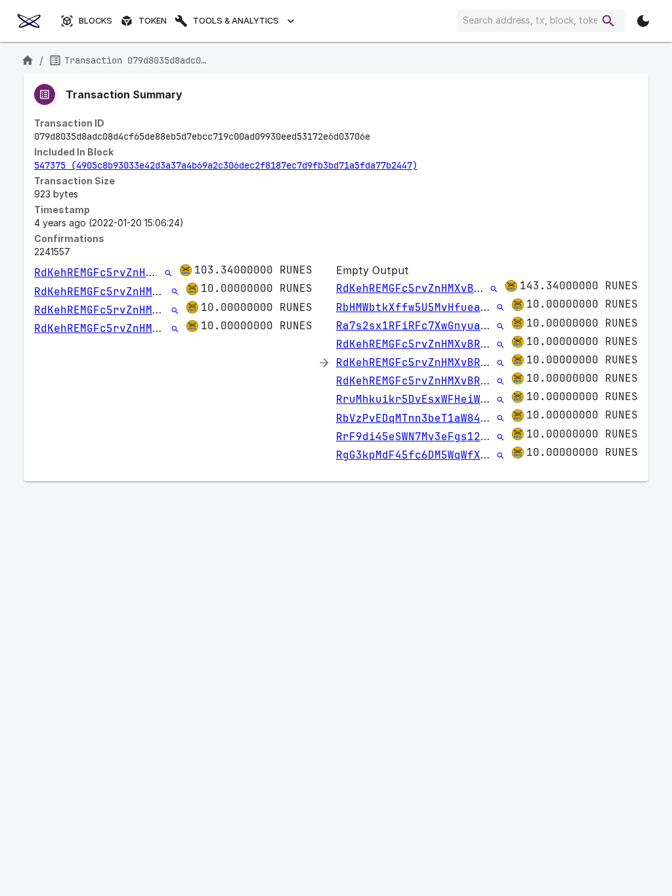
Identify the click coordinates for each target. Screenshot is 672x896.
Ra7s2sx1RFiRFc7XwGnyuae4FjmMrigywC (447, 326)
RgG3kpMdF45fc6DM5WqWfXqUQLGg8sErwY (447, 455)
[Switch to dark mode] (643, 21)
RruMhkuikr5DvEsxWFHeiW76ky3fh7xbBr (447, 399)
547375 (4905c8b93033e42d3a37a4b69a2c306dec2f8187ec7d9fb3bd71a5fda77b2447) (225, 165)
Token (152, 21)
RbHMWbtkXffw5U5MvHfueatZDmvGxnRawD (447, 307)
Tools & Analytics (236, 21)
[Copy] (379, 137)
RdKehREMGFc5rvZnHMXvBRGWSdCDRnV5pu (145, 272)
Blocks (95, 21)
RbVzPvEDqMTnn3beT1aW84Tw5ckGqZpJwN (447, 418)
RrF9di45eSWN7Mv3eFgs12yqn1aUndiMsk (447, 436)
